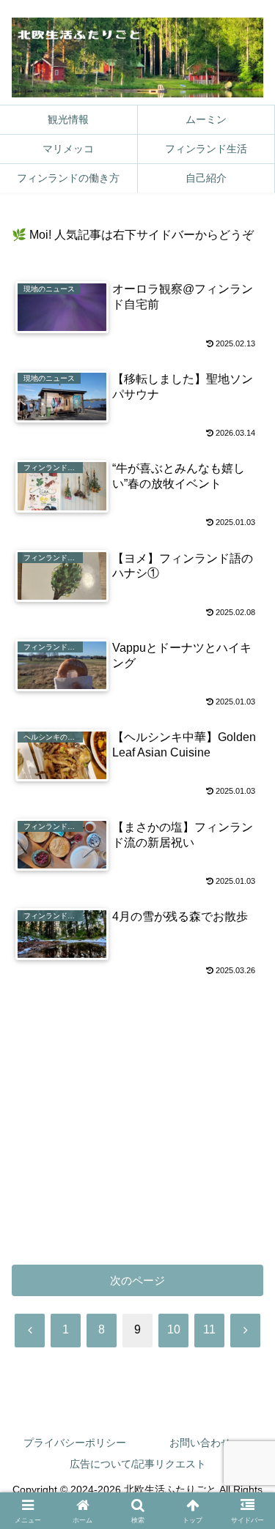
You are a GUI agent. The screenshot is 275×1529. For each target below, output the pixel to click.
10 (173, 1329)
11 (209, 1329)
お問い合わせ (200, 1442)
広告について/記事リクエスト (138, 1464)
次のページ (137, 1280)
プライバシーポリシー (74, 1442)
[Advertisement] (137, 1118)
